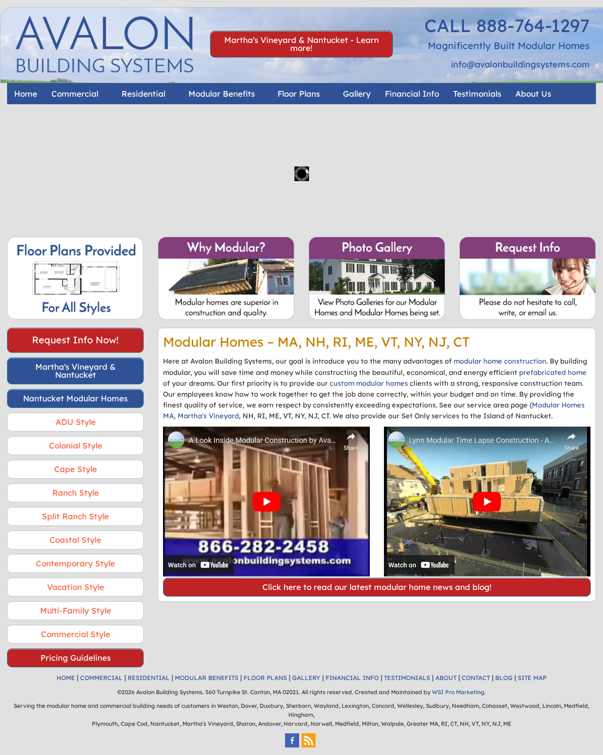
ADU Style (76, 422)
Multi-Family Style (75, 610)
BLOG (504, 677)
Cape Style (75, 469)
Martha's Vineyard (208, 415)
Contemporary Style (75, 563)
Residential (143, 94)
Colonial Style (75, 445)
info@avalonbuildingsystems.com (520, 64)
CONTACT (476, 677)
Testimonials (477, 94)
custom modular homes (369, 383)
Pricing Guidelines (76, 658)
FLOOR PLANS (265, 677)
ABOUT (445, 677)
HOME (66, 677)
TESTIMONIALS (407, 677)
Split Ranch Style (75, 516)
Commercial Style (75, 634)
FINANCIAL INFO (352, 677)
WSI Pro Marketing (458, 692)
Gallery (357, 94)
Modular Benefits (221, 94)
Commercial (74, 94)
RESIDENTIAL (149, 677)
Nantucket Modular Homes (75, 398)
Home (25, 94)
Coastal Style (75, 540)
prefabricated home (553, 372)
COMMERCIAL (101, 677)
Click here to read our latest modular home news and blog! (376, 587)
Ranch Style (75, 493)
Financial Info (412, 94)
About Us (533, 94)
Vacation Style (75, 587)
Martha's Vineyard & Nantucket (75, 371)
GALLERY (306, 677)
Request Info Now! (75, 340)
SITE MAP (532, 677)
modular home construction (500, 361)
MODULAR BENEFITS (206, 677)
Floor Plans (298, 94)
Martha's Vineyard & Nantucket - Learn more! (301, 44)
